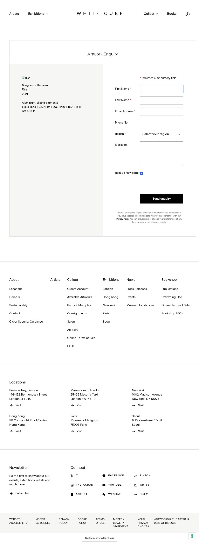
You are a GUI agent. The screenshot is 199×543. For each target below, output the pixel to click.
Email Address (125, 111)
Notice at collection (99, 538)
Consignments (77, 313)
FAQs (70, 346)
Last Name (123, 100)
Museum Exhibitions (140, 305)
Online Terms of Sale (81, 338)
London (108, 289)
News (131, 279)
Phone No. (121, 122)
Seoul (107, 321)
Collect (149, 13)
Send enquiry (162, 198)
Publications (169, 289)
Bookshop (169, 279)
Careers (14, 297)
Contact (14, 313)
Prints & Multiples (79, 305)
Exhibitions (36, 13)
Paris (106, 313)
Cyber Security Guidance (26, 321)
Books (171, 13)
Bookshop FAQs (172, 313)
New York (109, 305)
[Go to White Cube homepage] (99, 14)
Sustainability (18, 305)
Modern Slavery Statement (120, 523)
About (14, 279)
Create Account (77, 289)
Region (120, 134)
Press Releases (137, 289)
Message (121, 145)
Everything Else (171, 297)
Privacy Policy (122, 219)
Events (131, 297)
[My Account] (188, 14)
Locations (15, 289)
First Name (123, 89)
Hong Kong (110, 297)
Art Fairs (72, 329)
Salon (71, 321)
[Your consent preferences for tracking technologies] (192, 536)
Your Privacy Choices (143, 523)
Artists (14, 13)
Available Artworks (79, 297)
